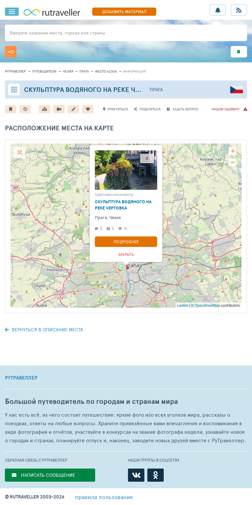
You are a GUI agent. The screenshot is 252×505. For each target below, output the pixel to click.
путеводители (44, 71)
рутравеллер (15, 71)
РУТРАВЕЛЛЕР (21, 378)
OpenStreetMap (207, 305)
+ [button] (233, 151)
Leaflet (182, 305)
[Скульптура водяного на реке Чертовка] (127, 267)
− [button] (233, 162)
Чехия (68, 71)
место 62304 (106, 71)
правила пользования (104, 496)
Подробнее (126, 242)
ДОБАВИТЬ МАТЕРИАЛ (124, 11)
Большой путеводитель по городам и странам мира (91, 401)
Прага (84, 71)
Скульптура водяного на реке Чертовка (94, 89)
